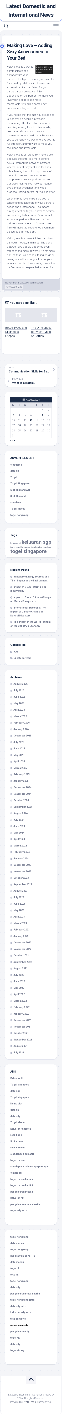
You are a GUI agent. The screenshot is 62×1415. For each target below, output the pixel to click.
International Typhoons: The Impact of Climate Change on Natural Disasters (28, 611)
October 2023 (21, 877)
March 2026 (20, 716)
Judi (15, 651)
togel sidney (17, 1350)
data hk (14, 471)
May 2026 (18, 703)
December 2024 (22, 787)
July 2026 (18, 690)
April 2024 (19, 839)
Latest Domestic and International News (31, 10)
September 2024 (22, 806)
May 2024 (18, 832)
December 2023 (22, 865)
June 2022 (19, 981)
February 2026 (21, 722)
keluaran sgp (36, 542)
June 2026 (19, 696)
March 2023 (20, 923)
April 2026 (19, 709)
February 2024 (21, 852)
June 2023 (19, 903)
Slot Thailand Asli (20, 490)
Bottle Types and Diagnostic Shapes (16, 332)
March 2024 (20, 845)
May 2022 (18, 987)
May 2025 (18, 755)
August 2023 (20, 890)
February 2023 (21, 929)
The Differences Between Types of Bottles (41, 332)
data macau (17, 1243)
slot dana (15, 502)
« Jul (13, 440)
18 (19, 425)
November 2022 (22, 949)
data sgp (15, 1091)
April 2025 (19, 761)
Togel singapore (19, 1084)
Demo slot (16, 1103)
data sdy (15, 1116)
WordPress (29, 1402)
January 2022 (21, 1013)
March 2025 (20, 768)
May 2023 (18, 910)
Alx (49, 1402)
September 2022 (22, 962)
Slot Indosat (17, 1141)
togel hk (15, 1337)
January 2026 (21, 729)
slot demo (16, 464)
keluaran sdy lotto (20, 1312)
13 (31, 420)
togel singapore (28, 551)
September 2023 (22, 884)
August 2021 (20, 1046)
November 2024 (22, 794)
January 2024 (21, 858)
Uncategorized (14, 286)
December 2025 (22, 735)
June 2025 (19, 748)
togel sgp (47, 547)
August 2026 (20, 683)
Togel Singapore (19, 483)
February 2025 (21, 774)
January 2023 (21, 936)
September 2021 (22, 1039)
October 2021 (21, 1033)
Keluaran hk (17, 1078)
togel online (36, 547)
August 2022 (20, 968)
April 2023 (19, 916)
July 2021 (18, 1052)
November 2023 (22, 871)
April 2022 (19, 994)
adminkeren (36, 282)
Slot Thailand (18, 496)
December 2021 (22, 1020)
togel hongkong (23, 547)
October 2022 (21, 955)
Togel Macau (17, 508)
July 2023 (18, 897)
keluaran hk (15, 543)
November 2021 (22, 1026)
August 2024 (20, 813)
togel (12, 547)
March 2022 (20, 1000)
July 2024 (18, 819)
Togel (13, 477)
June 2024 (19, 826)
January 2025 (21, 781)
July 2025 (18, 742)
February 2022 (21, 1007)
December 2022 (22, 942)
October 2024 (21, 800)
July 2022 (18, 975)
